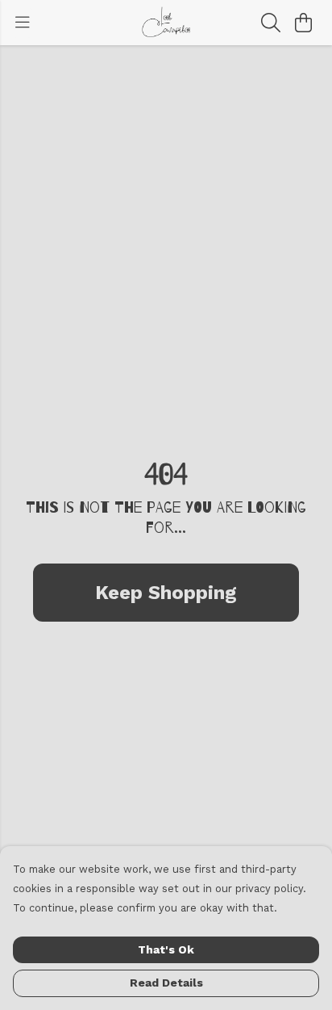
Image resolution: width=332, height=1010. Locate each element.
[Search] (271, 22)
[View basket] (303, 22)
